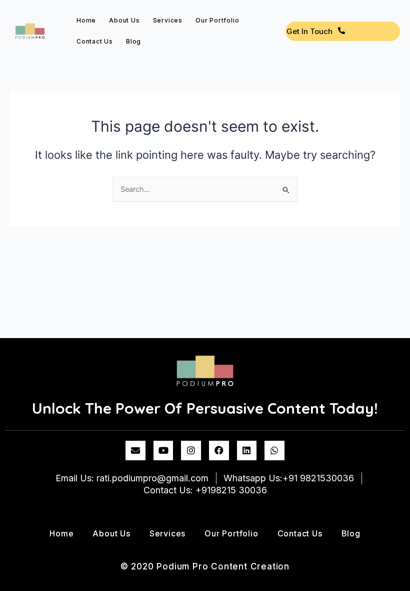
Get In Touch (309, 31)
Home (86, 20)
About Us (124, 20)
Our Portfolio (217, 20)
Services (167, 20)
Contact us (94, 41)
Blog (133, 41)
